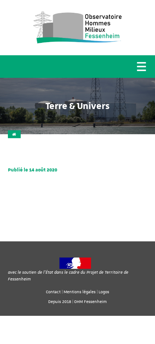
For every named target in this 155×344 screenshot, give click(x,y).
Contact (53, 291)
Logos (104, 291)
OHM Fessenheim (90, 301)
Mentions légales (80, 291)
